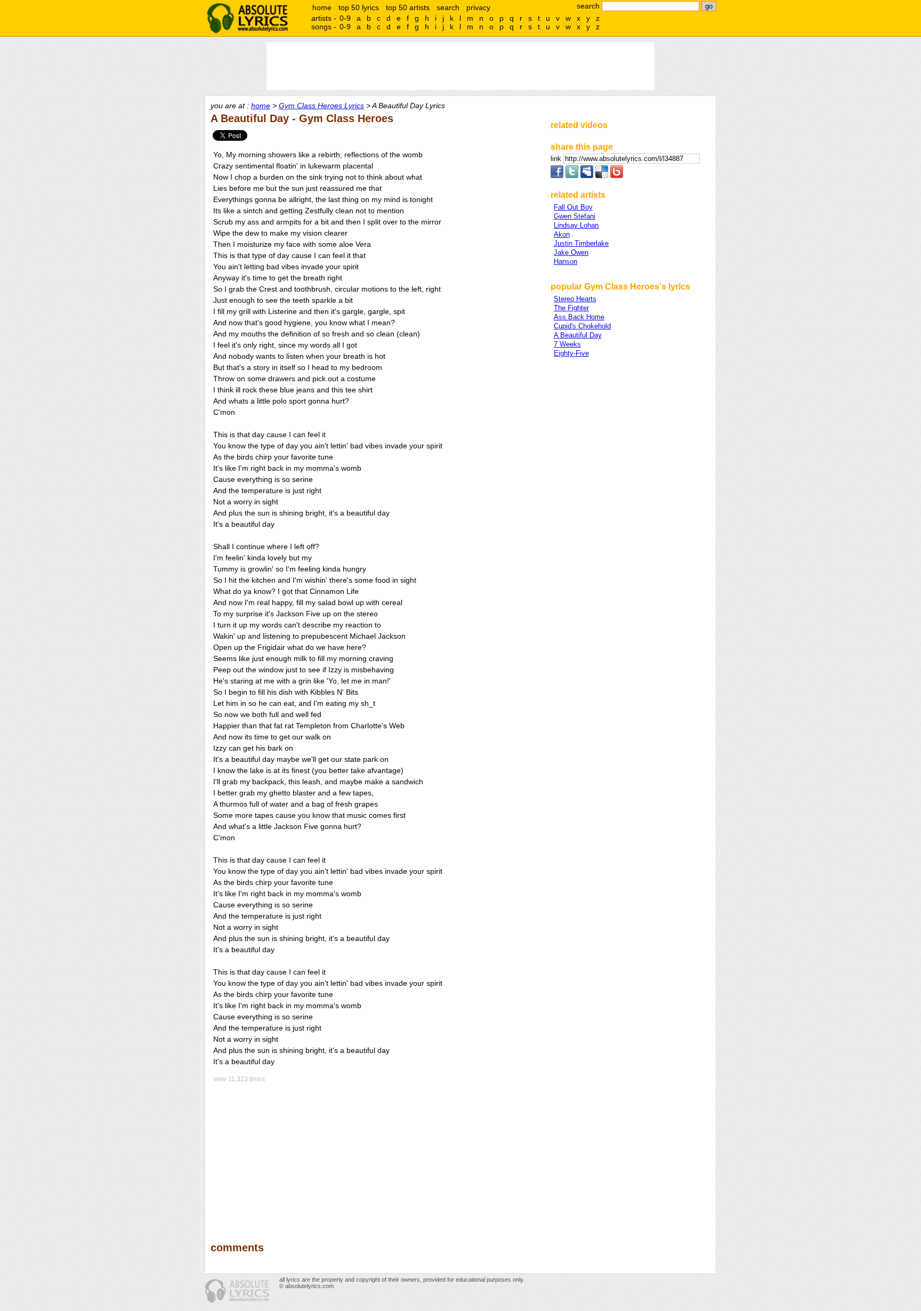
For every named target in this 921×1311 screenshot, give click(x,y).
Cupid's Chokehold (582, 326)
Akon (562, 234)
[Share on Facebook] (557, 176)
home (322, 7)
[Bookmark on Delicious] (601, 176)
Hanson (565, 262)
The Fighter (571, 308)
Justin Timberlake (581, 243)
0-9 (345, 18)
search (448, 7)
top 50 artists (408, 7)
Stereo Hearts (575, 299)
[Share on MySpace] (586, 176)
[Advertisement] (376, 1154)
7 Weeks (567, 344)
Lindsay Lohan (576, 225)
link (557, 159)
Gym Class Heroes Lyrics (321, 105)
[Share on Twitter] (571, 176)
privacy (478, 7)
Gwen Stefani (574, 216)
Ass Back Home (579, 317)
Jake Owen (571, 252)
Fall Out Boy (573, 207)
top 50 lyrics (358, 7)
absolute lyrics (247, 18)
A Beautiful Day (578, 335)
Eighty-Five (571, 353)
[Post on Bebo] (616, 176)
